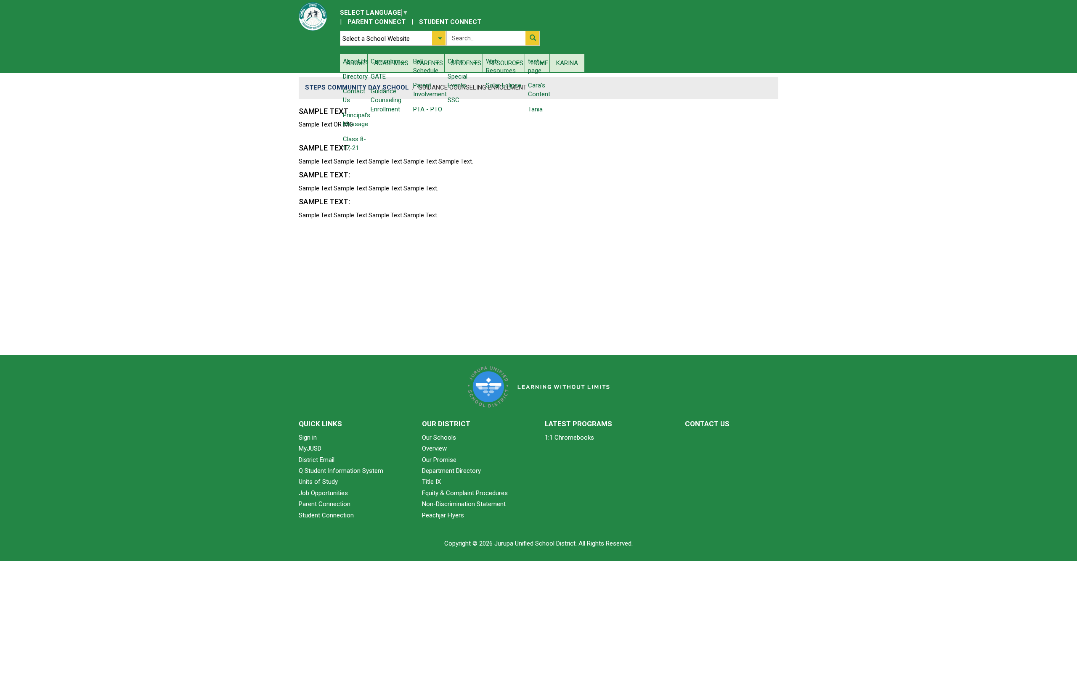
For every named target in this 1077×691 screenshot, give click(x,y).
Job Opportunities (323, 493)
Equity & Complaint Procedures (465, 493)
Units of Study (318, 481)
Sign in (308, 437)
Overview (434, 448)
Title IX (431, 481)
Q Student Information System (341, 471)
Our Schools (439, 437)
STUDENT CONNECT (450, 22)
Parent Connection (324, 504)
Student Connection (326, 515)
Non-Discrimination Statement (464, 504)
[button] (532, 38)
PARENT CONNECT (377, 22)
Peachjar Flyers (443, 515)
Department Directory (451, 471)
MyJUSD (310, 448)
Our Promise (439, 460)
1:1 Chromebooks (569, 437)
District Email (316, 460)
